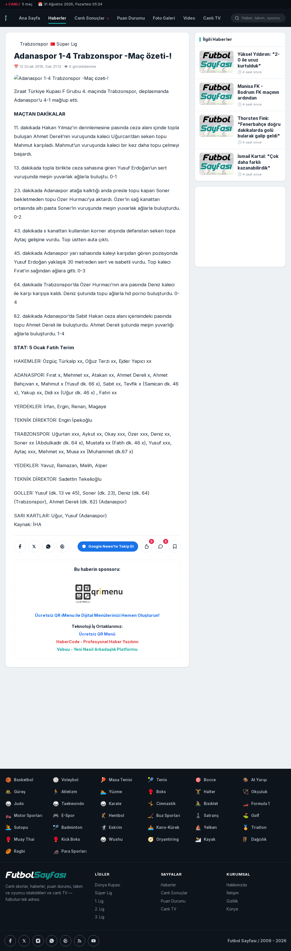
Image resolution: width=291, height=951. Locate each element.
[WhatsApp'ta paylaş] (48, 546)
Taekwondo (68, 803)
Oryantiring (163, 839)
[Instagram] (38, 940)
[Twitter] (24, 940)
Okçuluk (255, 792)
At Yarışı (255, 780)
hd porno (135, 293)
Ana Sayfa (29, 18)
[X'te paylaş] (34, 546)
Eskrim (111, 827)
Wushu (111, 839)
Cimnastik (162, 803)
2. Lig (99, 909)
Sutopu (16, 827)
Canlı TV (212, 18)
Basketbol (19, 780)
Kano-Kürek (163, 827)
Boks (157, 792)
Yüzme (111, 792)
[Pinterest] (65, 940)
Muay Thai (19, 839)
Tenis (157, 780)
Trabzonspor (34, 44)
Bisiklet (206, 803)
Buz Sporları (164, 815)
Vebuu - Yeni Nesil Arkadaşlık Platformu (97, 649)
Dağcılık (255, 839)
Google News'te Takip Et (111, 546)
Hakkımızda (236, 885)
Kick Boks (66, 839)
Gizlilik (232, 901)
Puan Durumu (131, 18)
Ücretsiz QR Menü (97, 634)
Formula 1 (256, 803)
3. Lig (99, 917)
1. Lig (99, 901)
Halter (205, 792)
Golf (251, 815)
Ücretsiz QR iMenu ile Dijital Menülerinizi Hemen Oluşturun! (97, 615)
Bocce (205, 780)
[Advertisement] (97, 712)
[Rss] (79, 940)
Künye (232, 909)
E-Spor (64, 815)
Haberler (57, 18)
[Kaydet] (175, 546)
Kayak (205, 839)
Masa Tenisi (116, 780)
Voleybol (65, 780)
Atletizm (65, 792)
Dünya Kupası (107, 885)
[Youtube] (93, 940)
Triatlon (255, 827)
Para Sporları (70, 851)
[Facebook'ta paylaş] (20, 546)
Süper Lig (66, 44)
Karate (110, 803)
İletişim (232, 893)
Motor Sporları (23, 815)
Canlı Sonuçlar (90, 18)
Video (189, 18)
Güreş (15, 792)
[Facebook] (10, 940)
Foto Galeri (164, 18)
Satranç (207, 815)
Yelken (206, 827)
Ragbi (15, 851)
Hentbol (112, 815)
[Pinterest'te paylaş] (62, 546)
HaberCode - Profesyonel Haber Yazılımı (97, 641)
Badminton (67, 827)
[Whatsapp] (51, 940)
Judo (14, 803)
